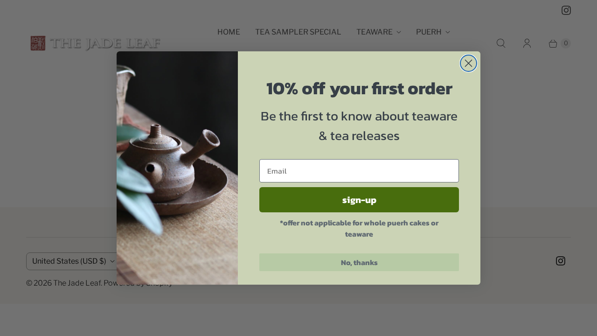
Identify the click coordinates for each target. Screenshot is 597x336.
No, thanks (359, 262)
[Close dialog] (468, 63)
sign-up (359, 200)
